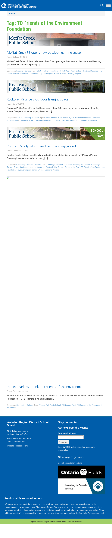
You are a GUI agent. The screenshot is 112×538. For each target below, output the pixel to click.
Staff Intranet (77, 521)
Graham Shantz (50, 117)
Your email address (67, 433)
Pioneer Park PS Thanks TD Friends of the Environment (46, 386)
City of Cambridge (21, 167)
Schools (28, 70)
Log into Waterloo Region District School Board (48, 521)
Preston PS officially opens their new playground (41, 146)
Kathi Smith (63, 117)
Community (20, 164)
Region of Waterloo (90, 70)
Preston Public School (54, 167)
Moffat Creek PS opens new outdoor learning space (44, 52)
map (25, 431)
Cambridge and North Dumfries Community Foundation (68, 164)
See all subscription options (70, 462)
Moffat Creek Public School (71, 70)
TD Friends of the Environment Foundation (36, 120)
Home (12, 13)
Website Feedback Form (17, 445)
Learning (19, 70)
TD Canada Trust (69, 405)
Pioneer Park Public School (50, 405)
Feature (19, 117)
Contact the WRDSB (16, 441)
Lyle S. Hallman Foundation (47, 70)
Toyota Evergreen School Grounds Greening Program (60, 73)
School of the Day (72, 167)
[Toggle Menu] (108, 5)
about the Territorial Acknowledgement (87, 512)
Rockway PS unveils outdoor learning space (37, 99)
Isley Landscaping (37, 167)
